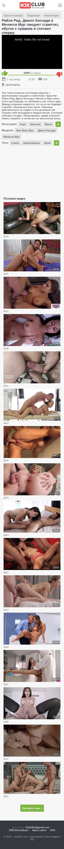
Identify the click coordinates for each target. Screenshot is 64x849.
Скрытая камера (13, 15)
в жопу (15, 142)
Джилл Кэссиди (46, 130)
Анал (23, 124)
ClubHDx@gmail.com (37, 827)
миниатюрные (31, 142)
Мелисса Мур (11, 136)
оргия (47, 142)
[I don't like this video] (59, 73)
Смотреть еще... (32, 808)
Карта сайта (39, 830)
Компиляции (51, 15)
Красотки (35, 124)
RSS (52, 830)
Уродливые (33, 15)
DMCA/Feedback (18, 830)
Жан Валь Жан (25, 130)
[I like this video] (5, 73)
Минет (48, 124)
